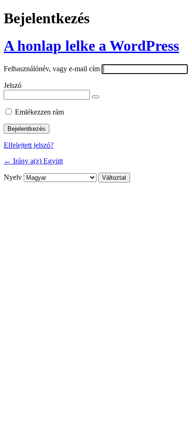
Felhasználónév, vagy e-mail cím (52, 69)
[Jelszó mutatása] (95, 96)
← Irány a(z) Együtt (33, 161)
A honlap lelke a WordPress (91, 45)
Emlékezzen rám (39, 112)
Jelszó (12, 85)
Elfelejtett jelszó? (29, 145)
